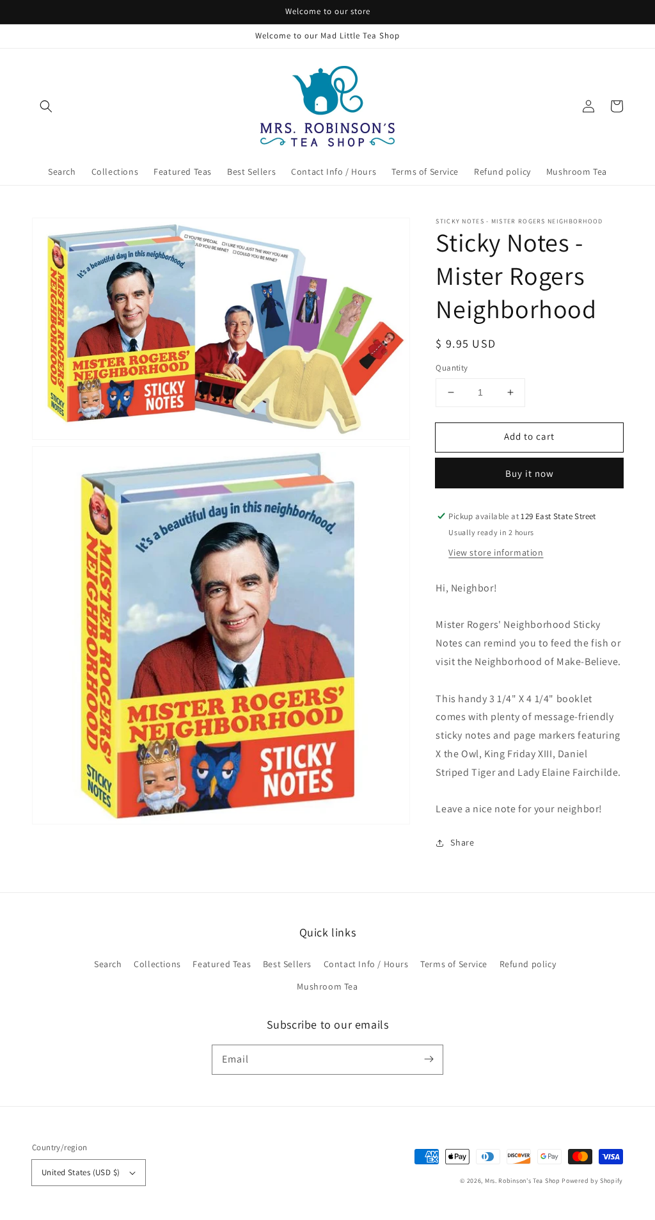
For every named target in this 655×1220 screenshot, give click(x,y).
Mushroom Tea (327, 986)
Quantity (452, 367)
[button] (46, 106)
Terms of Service (453, 964)
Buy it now (529, 473)
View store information (495, 552)
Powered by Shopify (592, 1180)
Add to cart (529, 436)
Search (108, 964)
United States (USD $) (81, 1172)
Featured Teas (222, 964)
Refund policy (528, 964)
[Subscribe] (428, 1059)
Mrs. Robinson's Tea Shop (522, 1180)
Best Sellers (287, 964)
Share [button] (462, 842)
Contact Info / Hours (366, 964)
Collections (157, 964)
